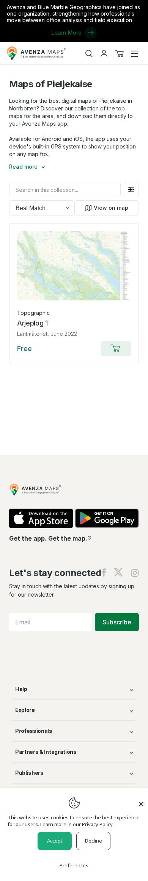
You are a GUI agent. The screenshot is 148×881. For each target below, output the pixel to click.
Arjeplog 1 (32, 323)
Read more (24, 166)
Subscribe (116, 622)
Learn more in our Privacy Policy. (76, 824)
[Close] (141, 800)
